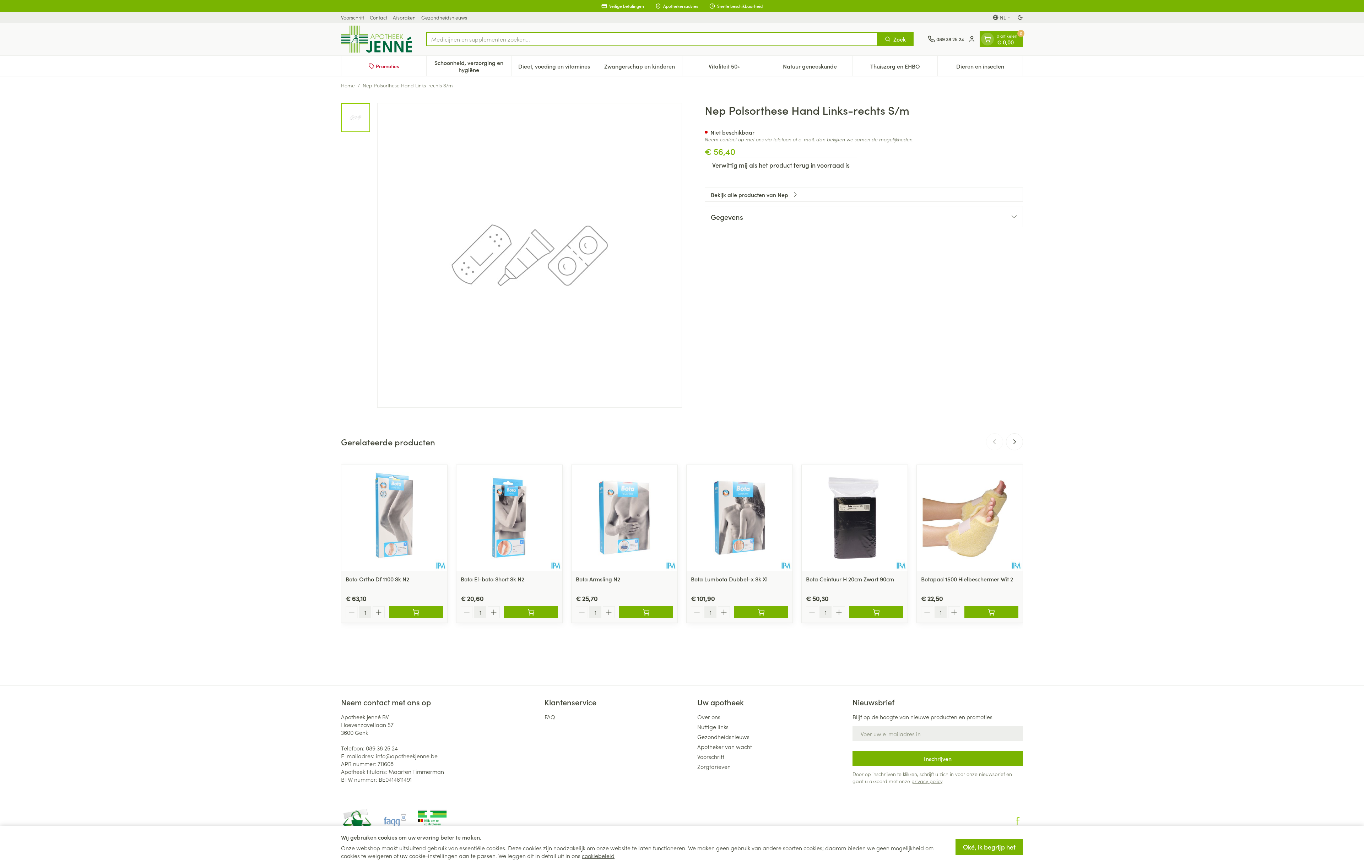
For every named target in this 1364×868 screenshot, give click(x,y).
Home (348, 85)
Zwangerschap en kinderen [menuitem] (643, 68)
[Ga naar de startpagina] (376, 39)
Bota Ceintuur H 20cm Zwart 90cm (850, 579)
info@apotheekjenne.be (407, 756)
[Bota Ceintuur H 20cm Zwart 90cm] (855, 518)
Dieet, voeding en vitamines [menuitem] (557, 68)
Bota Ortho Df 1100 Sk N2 (377, 579)
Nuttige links (713, 727)
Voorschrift (352, 17)
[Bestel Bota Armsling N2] (646, 612)
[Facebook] (1017, 821)
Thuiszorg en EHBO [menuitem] (903, 68)
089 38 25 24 (382, 748)
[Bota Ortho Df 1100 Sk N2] (394, 518)
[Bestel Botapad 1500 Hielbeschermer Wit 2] (991, 612)
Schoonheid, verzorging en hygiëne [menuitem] (472, 66)
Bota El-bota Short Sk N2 (492, 579)
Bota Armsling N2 (598, 579)
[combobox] (652, 39)
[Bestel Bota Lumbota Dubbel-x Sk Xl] (761, 612)
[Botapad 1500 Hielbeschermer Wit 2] (970, 518)
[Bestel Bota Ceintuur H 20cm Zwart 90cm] (876, 612)
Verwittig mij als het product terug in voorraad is (781, 165)
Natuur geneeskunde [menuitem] (817, 68)
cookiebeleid (598, 855)
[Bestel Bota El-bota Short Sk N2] (531, 612)
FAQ (550, 717)
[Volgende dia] (1014, 441)
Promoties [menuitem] (387, 66)
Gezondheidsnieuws (444, 17)
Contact (378, 17)
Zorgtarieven (714, 766)
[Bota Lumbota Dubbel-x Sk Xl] (739, 518)
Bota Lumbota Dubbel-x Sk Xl (729, 579)
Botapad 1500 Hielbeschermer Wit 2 (967, 579)
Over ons (708, 717)
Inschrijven (938, 759)
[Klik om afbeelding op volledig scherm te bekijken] (530, 255)
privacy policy (926, 781)
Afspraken (404, 17)
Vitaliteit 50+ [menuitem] (738, 68)
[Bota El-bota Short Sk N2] (509, 518)
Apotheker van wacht (724, 746)
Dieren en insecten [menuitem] (989, 68)
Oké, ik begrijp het (989, 846)
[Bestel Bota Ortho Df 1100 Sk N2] (416, 612)
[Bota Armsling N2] (624, 518)
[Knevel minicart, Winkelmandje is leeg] (987, 39)
